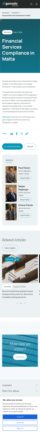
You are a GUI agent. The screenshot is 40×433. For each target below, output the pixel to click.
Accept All (20, 417)
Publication (15, 13)
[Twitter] (22, 134)
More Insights (10, 248)
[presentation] (17, 303)
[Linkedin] (12, 134)
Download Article (13, 146)
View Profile (24, 178)
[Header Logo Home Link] (10, 4)
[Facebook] (17, 134)
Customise (20, 423)
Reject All (20, 428)
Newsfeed (5, 13)
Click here (6, 117)
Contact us (20, 357)
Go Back (30, 146)
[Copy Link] (27, 134)
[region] (20, 414)
